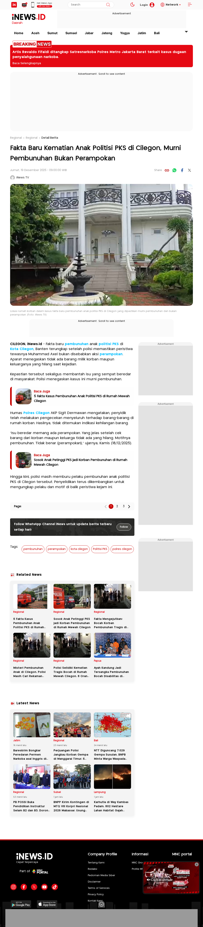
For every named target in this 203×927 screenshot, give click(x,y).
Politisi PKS (100, 549)
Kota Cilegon (22, 349)
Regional (16, 137)
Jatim (142, 33)
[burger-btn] (190, 5)
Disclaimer (94, 882)
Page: (18, 506)
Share (158, 170)
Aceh (35, 33)
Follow (124, 527)
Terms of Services (99, 888)
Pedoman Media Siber (101, 875)
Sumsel (71, 33)
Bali (157, 33)
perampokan (111, 354)
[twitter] (189, 170)
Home (18, 33)
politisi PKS (109, 344)
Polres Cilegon (36, 413)
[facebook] (182, 170)
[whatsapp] (174, 170)
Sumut (52, 33)
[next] (129, 506)
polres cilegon (122, 549)
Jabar (89, 33)
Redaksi (92, 869)
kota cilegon (79, 549)
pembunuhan (76, 344)
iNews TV (22, 177)
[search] (108, 5)
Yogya (125, 33)
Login (144, 4)
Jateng (107, 33)
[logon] (14, 5)
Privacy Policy (96, 894)
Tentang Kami (96, 863)
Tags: (14, 546)
